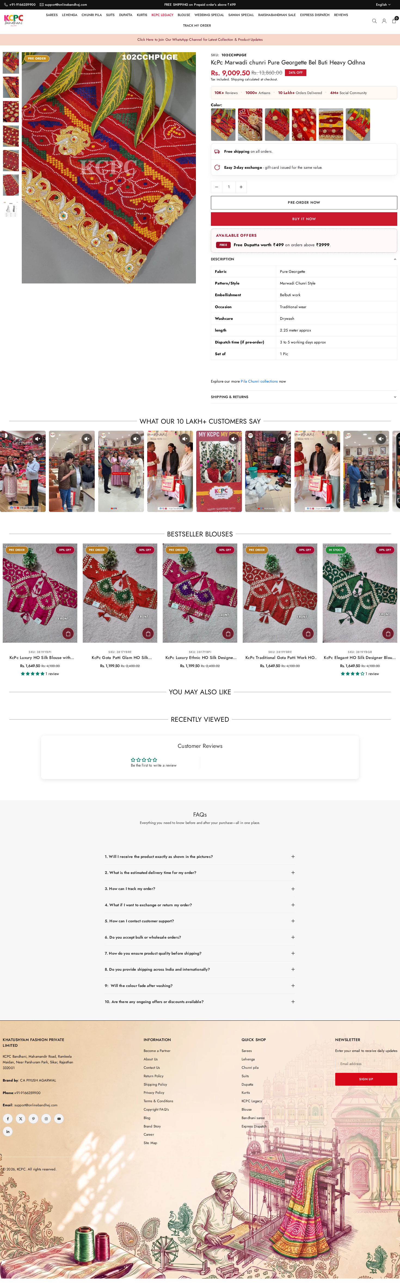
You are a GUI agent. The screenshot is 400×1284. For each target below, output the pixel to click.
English (381, 5)
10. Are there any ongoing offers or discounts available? (154, 1001)
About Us (151, 1059)
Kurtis (142, 15)
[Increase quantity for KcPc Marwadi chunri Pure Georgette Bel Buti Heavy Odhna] (241, 187)
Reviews (341, 15)
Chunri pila (92, 15)
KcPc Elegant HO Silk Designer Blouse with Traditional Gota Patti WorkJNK (360, 658)
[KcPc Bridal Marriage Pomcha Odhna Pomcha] (331, 124)
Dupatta (126, 15)
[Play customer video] (23, 471)
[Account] (384, 20)
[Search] (374, 20)
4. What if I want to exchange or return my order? (148, 905)
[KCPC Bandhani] (13, 19)
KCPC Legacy (162, 15)
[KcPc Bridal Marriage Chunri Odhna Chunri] (250, 124)
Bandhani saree (253, 1117)
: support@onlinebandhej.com (35, 1105)
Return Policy (154, 1076)
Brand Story (152, 1126)
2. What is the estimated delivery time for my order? (150, 872)
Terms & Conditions (158, 1101)
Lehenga (69, 15)
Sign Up (366, 1079)
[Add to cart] (68, 633)
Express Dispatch (315, 15)
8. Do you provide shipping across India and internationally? (157, 969)
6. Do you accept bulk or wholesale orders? (143, 937)
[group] (109, 168)
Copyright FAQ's (156, 1109)
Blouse (184, 15)
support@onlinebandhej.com (66, 5)
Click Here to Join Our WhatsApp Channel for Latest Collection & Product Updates (200, 39)
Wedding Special (209, 15)
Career (149, 1134)
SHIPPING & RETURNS (230, 396)
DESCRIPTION (222, 259)
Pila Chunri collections (259, 381)
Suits (110, 15)
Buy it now (304, 218)
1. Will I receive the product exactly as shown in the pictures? (159, 856)
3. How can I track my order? (130, 888)
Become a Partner (157, 1050)
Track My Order (197, 25)
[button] (182, 168)
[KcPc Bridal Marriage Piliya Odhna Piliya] (277, 124)
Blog (147, 1117)
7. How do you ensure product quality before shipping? (153, 953)
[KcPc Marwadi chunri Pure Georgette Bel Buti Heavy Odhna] (223, 124)
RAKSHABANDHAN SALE (277, 15)
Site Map (150, 1142)
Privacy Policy (154, 1092)
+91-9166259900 (22, 5)
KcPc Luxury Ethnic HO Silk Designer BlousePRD (200, 658)
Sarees (52, 15)
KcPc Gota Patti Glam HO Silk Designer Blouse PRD (120, 658)
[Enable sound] (37, 438)
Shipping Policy (155, 1084)
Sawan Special (241, 15)
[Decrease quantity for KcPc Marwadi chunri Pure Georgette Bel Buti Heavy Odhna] (216, 187)
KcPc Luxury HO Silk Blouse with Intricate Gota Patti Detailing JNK (40, 658)
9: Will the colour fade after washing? (139, 985)
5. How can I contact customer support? (139, 921)
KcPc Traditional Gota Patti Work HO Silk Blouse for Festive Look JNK (280, 658)
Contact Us (152, 1067)
